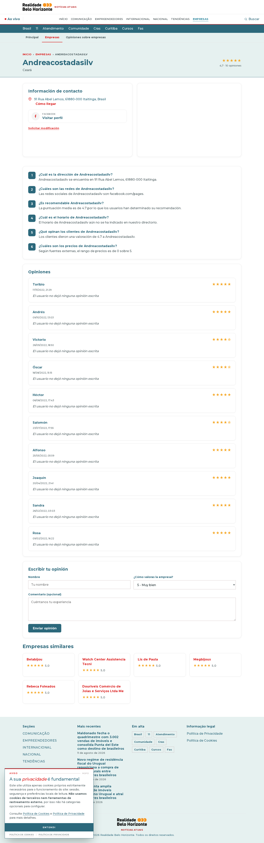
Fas (140, 28)
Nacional (160, 18)
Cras (97, 28)
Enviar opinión (45, 628)
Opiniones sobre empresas (86, 37)
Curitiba (111, 28)
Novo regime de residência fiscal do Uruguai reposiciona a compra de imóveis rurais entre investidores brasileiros (100, 767)
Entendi (49, 827)
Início (63, 18)
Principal (32, 37)
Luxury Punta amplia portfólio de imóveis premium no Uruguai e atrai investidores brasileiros (100, 792)
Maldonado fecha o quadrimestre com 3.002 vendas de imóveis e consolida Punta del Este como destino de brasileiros (100, 740)
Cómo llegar (46, 104)
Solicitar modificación (43, 128)
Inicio (27, 54)
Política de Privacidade (205, 733)
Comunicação (81, 18)
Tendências (180, 18)
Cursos (127, 28)
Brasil (27, 28)
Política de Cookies (202, 740)
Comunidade (78, 28)
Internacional (138, 18)
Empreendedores (109, 18)
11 (37, 28)
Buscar (254, 19)
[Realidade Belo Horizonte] (132, 822)
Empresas (201, 18)
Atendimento (53, 28)
